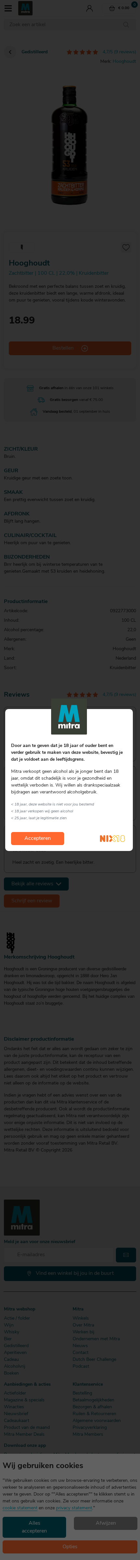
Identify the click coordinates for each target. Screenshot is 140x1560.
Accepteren (37, 838)
